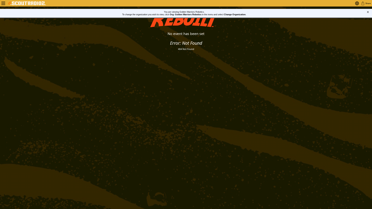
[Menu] (3, 3)
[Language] (358, 3)
